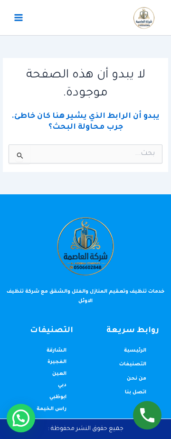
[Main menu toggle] (19, 18)
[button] (21, 418)
